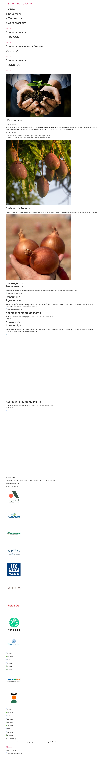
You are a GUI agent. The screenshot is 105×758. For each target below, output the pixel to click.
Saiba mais (9, 29)
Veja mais (9, 747)
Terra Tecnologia (19, 3)
